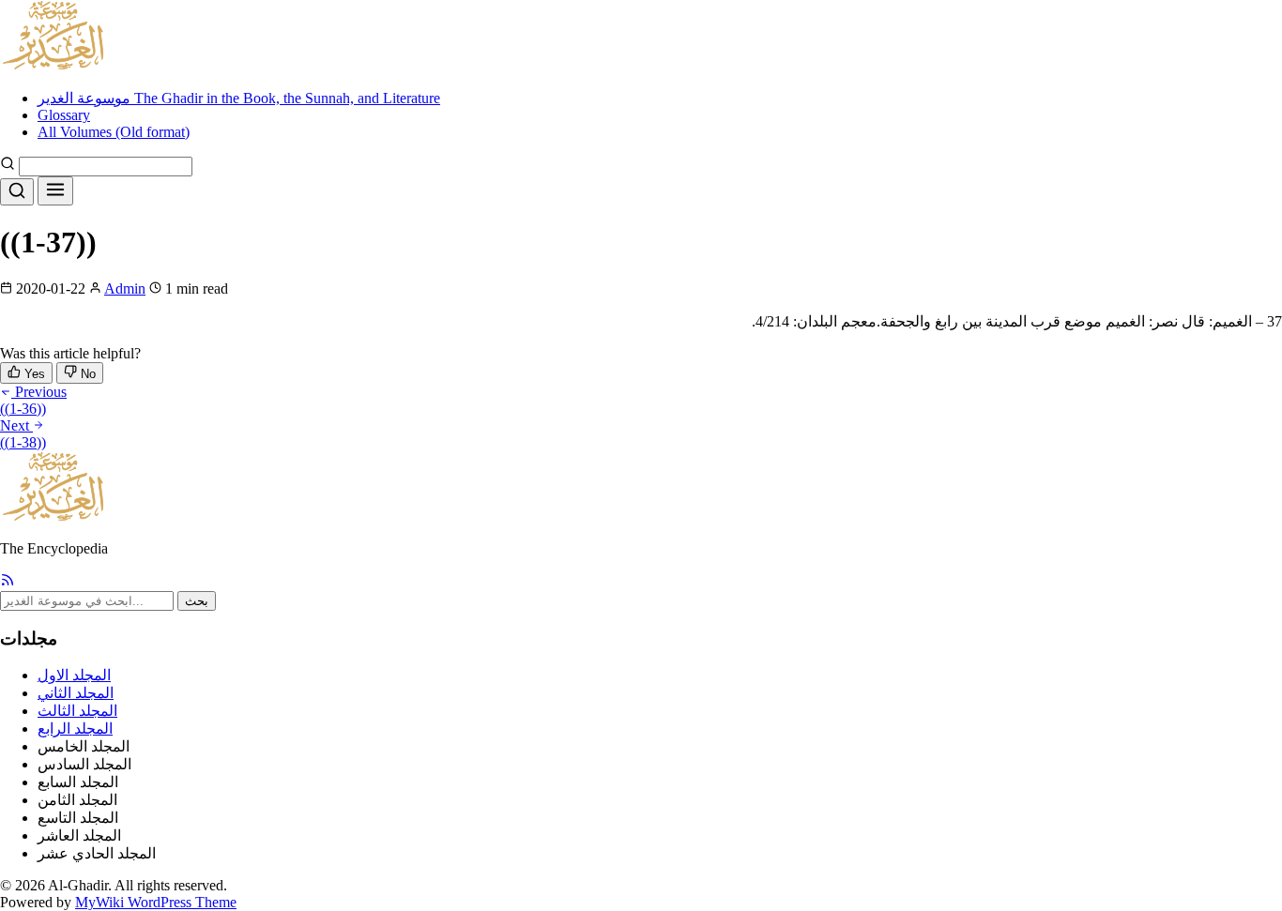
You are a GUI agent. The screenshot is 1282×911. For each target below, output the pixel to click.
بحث (196, 601)
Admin (124, 288)
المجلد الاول (74, 675)
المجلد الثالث (77, 711)
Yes (33, 374)
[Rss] (7, 582)
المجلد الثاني (76, 693)
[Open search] (17, 191)
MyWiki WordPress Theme (156, 902)
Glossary (64, 115)
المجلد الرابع (75, 728)
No (86, 374)
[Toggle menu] (55, 190)
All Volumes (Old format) (114, 132)
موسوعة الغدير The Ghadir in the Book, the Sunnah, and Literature (239, 98)
